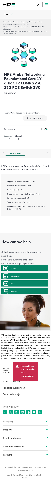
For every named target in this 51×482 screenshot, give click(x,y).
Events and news (12, 438)
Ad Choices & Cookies (34, 475)
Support (7, 429)
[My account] (38, 4)
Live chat (13, 268)
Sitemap (25, 478)
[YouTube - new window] (34, 412)
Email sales (9, 394)
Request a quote (35, 118)
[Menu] (46, 4)
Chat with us (19, 136)
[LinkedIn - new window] (5, 412)
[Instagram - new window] (16, 412)
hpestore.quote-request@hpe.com (17, 263)
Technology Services (35, 22)
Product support (15, 276)
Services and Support (20, 22)
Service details (9, 129)
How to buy (13, 291)
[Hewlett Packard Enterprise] (9, 4)
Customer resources (13, 446)
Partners (7, 454)
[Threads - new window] (22, 412)
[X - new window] (11, 412)
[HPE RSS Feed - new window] (40, 412)
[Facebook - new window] (28, 412)
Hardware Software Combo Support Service (16, 24)
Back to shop (7, 22)
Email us (12, 283)
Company (8, 421)
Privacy (7, 475)
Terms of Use (18, 475)
